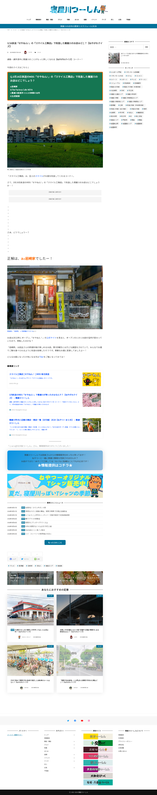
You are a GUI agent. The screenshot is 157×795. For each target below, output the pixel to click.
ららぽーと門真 (116, 72)
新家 (145, 109)
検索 (146, 47)
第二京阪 (139, 116)
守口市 (131, 90)
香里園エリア (127, 123)
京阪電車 (127, 83)
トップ (29, 19)
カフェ (129, 76)
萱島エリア (49, 566)
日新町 (113, 112)
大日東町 (114, 90)
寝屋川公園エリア (117, 94)
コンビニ (139, 76)
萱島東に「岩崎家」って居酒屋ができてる (20, 331)
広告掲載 (121, 748)
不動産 (128, 19)
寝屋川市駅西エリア (135, 101)
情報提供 (38, 19)
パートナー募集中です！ (14, 735)
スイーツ (114, 79)
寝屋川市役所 (131, 94)
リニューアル (115, 83)
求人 (112, 19)
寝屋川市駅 (114, 98)
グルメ (60, 19)
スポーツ (124, 79)
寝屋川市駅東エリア (117, 101)
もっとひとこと (55, 542)
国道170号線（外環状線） (133, 87)
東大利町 (114, 116)
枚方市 (123, 116)
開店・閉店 (49, 19)
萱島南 (59, 566)
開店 (140, 120)
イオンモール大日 (117, 76)
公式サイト (51, 337)
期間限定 (140, 112)
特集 (68, 19)
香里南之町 (114, 123)
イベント (94, 19)
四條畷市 (138, 83)
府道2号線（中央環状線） (135, 105)
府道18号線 (135, 109)
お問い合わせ (122, 751)
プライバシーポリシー (125, 741)
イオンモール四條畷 (132, 72)
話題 (85, 19)
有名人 (38, 566)
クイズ (104, 19)
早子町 (122, 112)
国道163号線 (115, 87)
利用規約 (121, 738)
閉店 (133, 120)
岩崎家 (29, 566)
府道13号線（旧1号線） (119, 109)
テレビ (12, 566)
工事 (121, 105)
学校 (122, 90)
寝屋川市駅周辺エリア (130, 98)
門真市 (125, 120)
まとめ (77, 19)
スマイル (39, 176)
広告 (119, 19)
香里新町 (114, 127)
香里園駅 (139, 123)
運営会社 (121, 745)
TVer (41, 356)
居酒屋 (21, 566)
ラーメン (143, 79)
